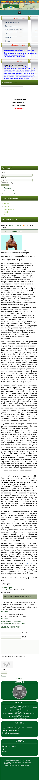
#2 (6, 590)
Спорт (7, 33)
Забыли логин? (9, 191)
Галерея (8, 37)
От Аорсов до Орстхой (12, 231)
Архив (4, 749)
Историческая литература (14, 30)
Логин (3, 172)
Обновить (4, 669)
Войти (5, 185)
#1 (6, 614)
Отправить (4, 676)
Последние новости (12, 22)
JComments (18, 678)
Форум (4, 751)
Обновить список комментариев (11, 621)
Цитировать (4, 612)
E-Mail (24, 637)
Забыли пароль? (9, 194)
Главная (10, 225)
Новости (18, 225)
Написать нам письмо (9, 746)
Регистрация (8, 188)
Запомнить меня (6, 183)
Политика (8, 26)
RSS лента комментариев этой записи (13, 623)
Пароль (3, 177)
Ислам (7, 41)
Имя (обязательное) (28, 633)
